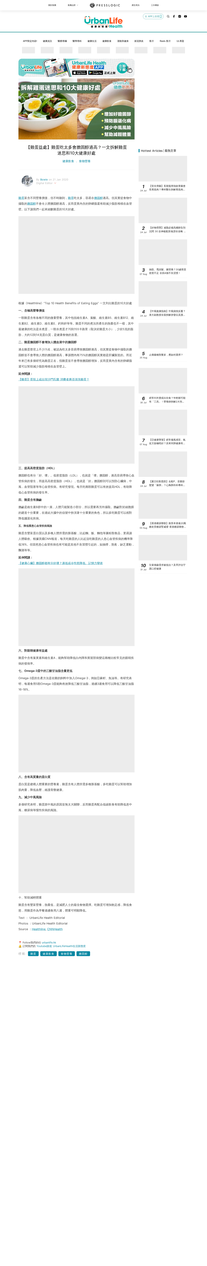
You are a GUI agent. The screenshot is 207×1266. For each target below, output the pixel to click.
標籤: (22, 953)
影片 (151, 41)
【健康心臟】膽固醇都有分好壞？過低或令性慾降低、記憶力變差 (60, 563)
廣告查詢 (135, 5)
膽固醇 (98, 198)
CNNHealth (55, 929)
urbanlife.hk (49, 942)
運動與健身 (123, 41)
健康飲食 (106, 41)
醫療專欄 (62, 41)
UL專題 (180, 41)
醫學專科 (77, 41)
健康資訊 (47, 41)
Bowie (44, 179)
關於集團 (52, 5)
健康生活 (92, 41)
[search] (168, 16)
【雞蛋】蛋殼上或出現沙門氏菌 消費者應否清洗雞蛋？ (53, 379)
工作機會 (155, 5)
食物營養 (84, 161)
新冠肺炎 (138, 41)
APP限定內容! (30, 41)
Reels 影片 (165, 41)
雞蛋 (21, 198)
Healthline (38, 929)
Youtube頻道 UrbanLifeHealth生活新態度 (61, 946)
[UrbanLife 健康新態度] (103, 22)
